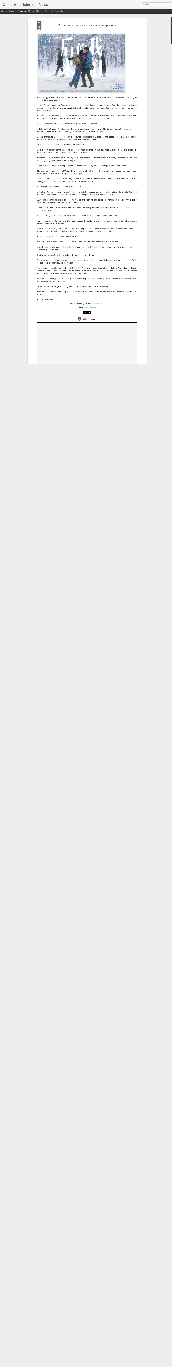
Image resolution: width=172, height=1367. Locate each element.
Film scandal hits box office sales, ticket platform (87, 25)
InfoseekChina (98, 303)
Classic (4, 11)
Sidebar (39, 11)
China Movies (90, 307)
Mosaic (31, 11)
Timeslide (59, 11)
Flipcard (12, 11)
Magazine (22, 11)
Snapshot (49, 11)
